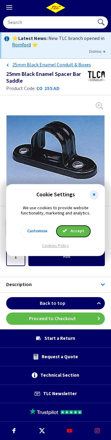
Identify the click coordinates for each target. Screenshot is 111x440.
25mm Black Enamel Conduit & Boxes (51, 64)
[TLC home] (55, 8)
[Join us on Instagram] (97, 431)
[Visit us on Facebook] (14, 431)
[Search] (102, 22)
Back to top (52, 303)
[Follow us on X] (42, 431)
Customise (37, 231)
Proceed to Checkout (52, 318)
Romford (21, 44)
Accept (77, 231)
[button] (94, 194)
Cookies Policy (55, 246)
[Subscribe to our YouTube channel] (69, 431)
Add (66, 256)
